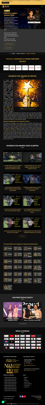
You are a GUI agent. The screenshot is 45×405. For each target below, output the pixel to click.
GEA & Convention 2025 (32, 320)
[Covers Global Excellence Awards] (39, 336)
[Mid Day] (22, 336)
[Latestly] (28, 342)
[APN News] (33, 342)
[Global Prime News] (39, 345)
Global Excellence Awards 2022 (10, 390)
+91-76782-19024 (29, 363)
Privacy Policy (27, 385)
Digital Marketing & (28, 403)
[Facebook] (20, 396)
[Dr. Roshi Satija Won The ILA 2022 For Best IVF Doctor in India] (12, 222)
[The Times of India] (33, 336)
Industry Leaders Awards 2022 (10, 388)
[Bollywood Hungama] (28, 345)
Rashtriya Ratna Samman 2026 (10, 377)
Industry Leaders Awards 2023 (10, 383)
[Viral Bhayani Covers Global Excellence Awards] (12, 342)
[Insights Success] (17, 348)
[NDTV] (6, 339)
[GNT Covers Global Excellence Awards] (17, 336)
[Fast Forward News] (28, 348)
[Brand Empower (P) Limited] (5, 6)
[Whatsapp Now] (3, 402)
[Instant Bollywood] (22, 348)
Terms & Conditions (28, 383)
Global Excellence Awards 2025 (10, 379)
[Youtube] (25, 396)
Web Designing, (21, 403)
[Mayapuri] (33, 345)
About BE (26, 377)
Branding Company (35, 403)
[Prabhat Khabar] (22, 345)
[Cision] (12, 348)
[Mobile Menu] (42, 6)
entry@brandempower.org (31, 365)
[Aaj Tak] (6, 348)
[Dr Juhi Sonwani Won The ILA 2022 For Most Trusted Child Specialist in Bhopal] (32, 201)
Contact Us (26, 380)
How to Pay (26, 387)
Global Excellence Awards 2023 (10, 387)
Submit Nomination (5, 2)
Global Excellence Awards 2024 (10, 382)
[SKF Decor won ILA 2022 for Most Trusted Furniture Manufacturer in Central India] (12, 179)
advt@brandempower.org (30, 370)
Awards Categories (21, 53)
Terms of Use (26, 382)
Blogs (25, 379)
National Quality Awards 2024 (10, 380)
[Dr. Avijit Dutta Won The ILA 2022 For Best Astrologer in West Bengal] (12, 201)
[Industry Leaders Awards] (12, 371)
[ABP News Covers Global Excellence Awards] (12, 336)
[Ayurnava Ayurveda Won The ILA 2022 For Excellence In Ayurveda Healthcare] (32, 179)
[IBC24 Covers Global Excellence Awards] (6, 342)
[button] (19, 323)
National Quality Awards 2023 (12, 319)
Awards (13, 53)
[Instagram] (23, 396)
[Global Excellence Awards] (12, 360)
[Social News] (33, 348)
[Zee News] (28, 336)
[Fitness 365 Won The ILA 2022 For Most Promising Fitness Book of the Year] (32, 222)
